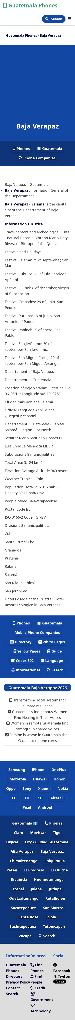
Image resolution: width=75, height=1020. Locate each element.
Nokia (63, 788)
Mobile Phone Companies (37, 632)
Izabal (18, 888)
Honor (59, 779)
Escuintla (19, 879)
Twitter (64, 976)
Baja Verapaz (17, 190)
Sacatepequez (23, 907)
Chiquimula (54, 860)
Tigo (56, 832)
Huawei (40, 779)
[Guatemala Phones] (69, 18)
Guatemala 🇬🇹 (25, 823)
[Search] (47, 19)
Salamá (38, 204)
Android (45, 807)
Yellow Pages (28, 651)
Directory (22, 642)
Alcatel (56, 797)
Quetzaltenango (23, 898)
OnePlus (58, 769)
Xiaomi (44, 788)
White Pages (53, 642)
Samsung (16, 769)
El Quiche (59, 870)
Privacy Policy (18, 982)
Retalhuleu (55, 898)
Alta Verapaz (22, 851)
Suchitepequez (23, 926)
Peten (12, 870)
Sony (27, 788)
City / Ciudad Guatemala (46, 842)
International (27, 670)
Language (53, 660)
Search (57, 19)
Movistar (38, 832)
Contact (13, 988)
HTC (26, 797)
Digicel (12, 842)
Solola (50, 917)
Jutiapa (55, 888)
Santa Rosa (28, 917)
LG (14, 797)
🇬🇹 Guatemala (49, 148)
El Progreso (34, 870)
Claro (18, 832)
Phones (23, 148)
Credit (39, 988)
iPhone (38, 769)
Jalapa (36, 888)
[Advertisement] (37, 77)
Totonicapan (54, 926)
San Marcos (53, 907)
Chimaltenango (23, 860)
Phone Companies (39, 158)
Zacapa (25, 935)
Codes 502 (24, 660)
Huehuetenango (49, 879)
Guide (56, 651)
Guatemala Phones (32, 5)
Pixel (27, 807)
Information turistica (24, 224)
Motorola (18, 779)
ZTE (40, 797)
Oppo (11, 788)
